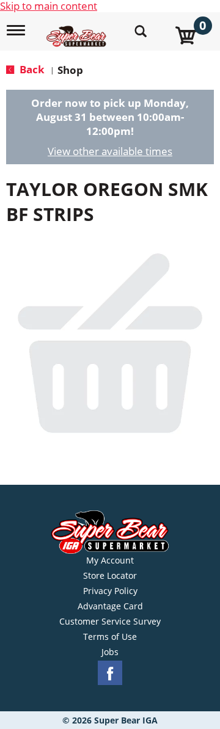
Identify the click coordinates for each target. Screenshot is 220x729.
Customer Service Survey (110, 621)
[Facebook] (110, 673)
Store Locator (110, 576)
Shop (70, 70)
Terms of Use (110, 637)
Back (31, 69)
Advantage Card (110, 606)
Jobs (110, 652)
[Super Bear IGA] (78, 30)
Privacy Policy (110, 591)
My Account (110, 560)
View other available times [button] (110, 151)
